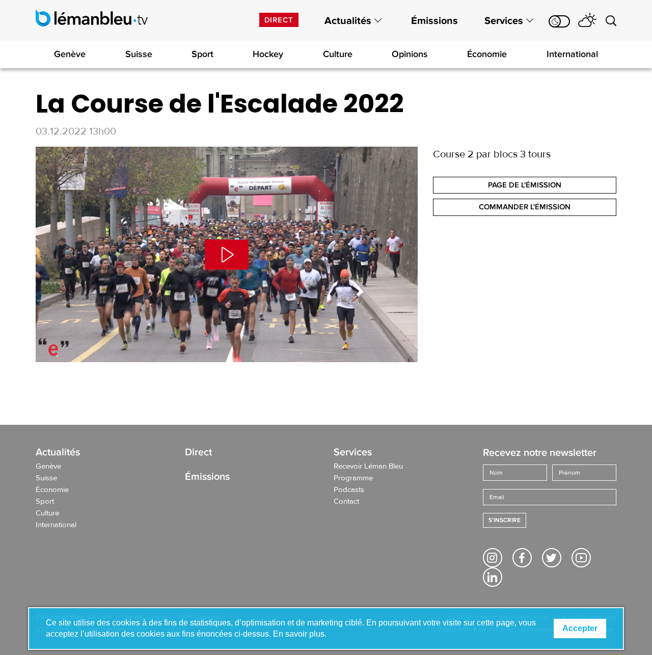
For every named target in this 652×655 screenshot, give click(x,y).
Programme (353, 478)
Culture (337, 54)
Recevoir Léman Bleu (368, 466)
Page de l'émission (524, 184)
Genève (70, 54)
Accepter (579, 628)
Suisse (138, 54)
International (572, 54)
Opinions (410, 54)
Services (503, 21)
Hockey (268, 54)
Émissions (434, 21)
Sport (202, 54)
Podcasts (349, 490)
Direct (278, 19)
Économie (487, 54)
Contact (346, 501)
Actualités (347, 21)
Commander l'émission (524, 206)
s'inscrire (504, 520)
